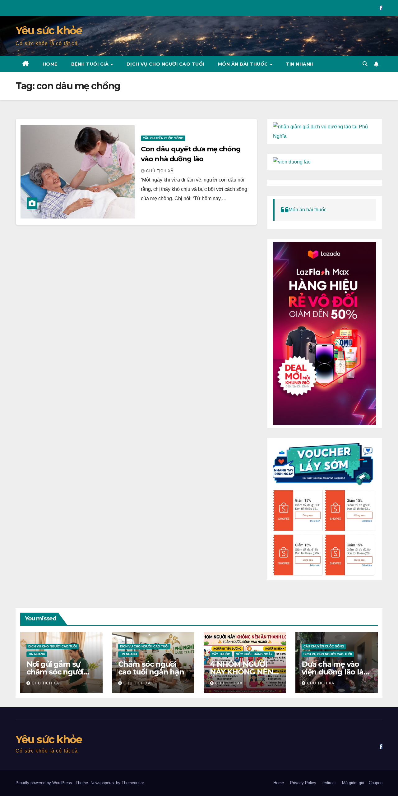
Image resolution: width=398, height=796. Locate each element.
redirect (329, 782)
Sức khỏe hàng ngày (254, 654)
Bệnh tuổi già (90, 64)
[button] (365, 64)
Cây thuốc (221, 654)
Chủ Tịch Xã (160, 171)
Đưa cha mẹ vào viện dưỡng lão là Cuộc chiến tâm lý (334, 672)
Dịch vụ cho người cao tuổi (165, 64)
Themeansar (133, 782)
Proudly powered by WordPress (44, 782)
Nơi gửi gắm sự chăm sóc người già (55, 672)
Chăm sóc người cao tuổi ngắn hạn (151, 668)
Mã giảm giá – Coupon (362, 782)
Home (50, 64)
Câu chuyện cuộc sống (163, 138)
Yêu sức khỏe (49, 30)
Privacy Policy (303, 782)
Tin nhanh (300, 64)
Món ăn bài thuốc (244, 64)
